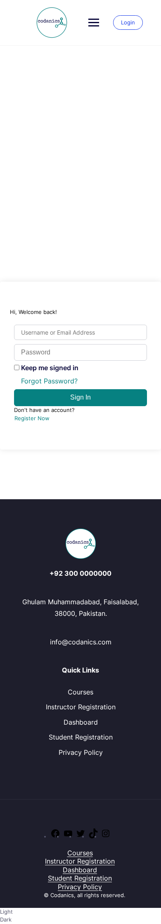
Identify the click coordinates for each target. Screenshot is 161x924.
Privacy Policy (81, 752)
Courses (80, 692)
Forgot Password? (49, 381)
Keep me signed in (49, 368)
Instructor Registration (81, 707)
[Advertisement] (80, 130)
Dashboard (81, 722)
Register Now (32, 418)
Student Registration (81, 737)
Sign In (80, 397)
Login (128, 22)
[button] (80, 916)
